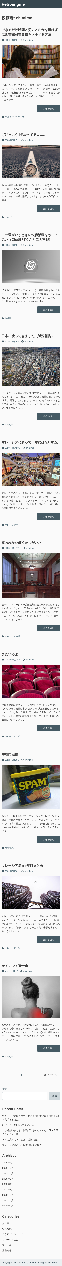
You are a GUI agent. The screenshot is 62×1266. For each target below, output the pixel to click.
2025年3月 (8, 1173)
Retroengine (13, 4)
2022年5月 (8, 1194)
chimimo (29, 39)
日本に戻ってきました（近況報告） (28, 335)
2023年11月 (8, 1184)
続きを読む (48, 109)
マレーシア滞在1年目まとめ (22, 865)
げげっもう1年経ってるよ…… (24, 134)
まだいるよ (10, 653)
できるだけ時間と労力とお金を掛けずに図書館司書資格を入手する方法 (30, 32)
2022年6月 (8, 1189)
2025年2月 (8, 1178)
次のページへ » (51, 1074)
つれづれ (9, 217)
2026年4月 (8, 1162)
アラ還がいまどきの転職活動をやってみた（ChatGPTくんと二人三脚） (30, 237)
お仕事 (8, 318)
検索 (4, 1088)
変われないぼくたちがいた (21, 542)
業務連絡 (7, 1250)
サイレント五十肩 (15, 965)
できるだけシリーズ (14, 116)
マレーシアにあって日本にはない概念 (30, 442)
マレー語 (7, 1245)
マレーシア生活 (12, 524)
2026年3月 (8, 1167)
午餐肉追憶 (10, 754)
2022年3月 (8, 1205)
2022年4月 (8, 1200)
